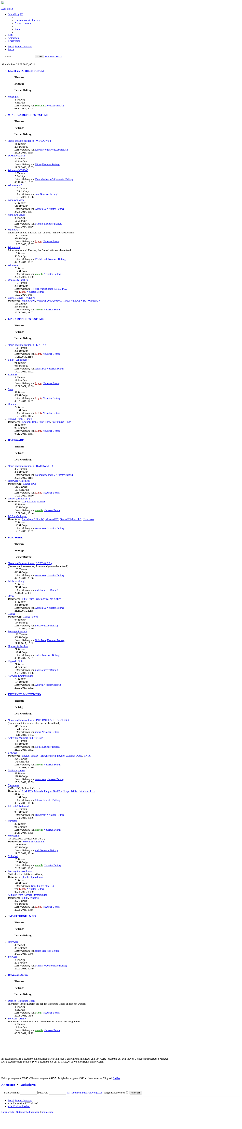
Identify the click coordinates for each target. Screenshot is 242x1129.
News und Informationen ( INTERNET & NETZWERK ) (38, 720)
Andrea (39, 684)
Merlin (38, 1012)
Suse (10, 389)
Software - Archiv (17, 1018)
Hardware (13, 941)
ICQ (30, 791)
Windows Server (16, 214)
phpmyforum (36, 877)
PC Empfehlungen (17, 516)
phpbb (25, 877)
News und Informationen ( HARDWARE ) (30, 466)
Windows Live (87, 791)
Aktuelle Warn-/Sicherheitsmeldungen (27, 894)
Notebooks (88, 519)
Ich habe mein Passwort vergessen (84, 1092)
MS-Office (55, 598)
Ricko (38, 164)
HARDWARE (16, 440)
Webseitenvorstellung (34, 841)
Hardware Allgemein (19, 480)
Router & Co (29, 483)
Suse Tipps (44, 421)
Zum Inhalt (7, 8)
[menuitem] (27, 20)
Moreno (39, 223)
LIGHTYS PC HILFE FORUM (26, 70)
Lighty (38, 241)
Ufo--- (38, 800)
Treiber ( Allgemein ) (19, 498)
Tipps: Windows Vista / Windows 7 (81, 300)
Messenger (13, 785)
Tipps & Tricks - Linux (20, 419)
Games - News (30, 616)
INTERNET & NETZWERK (24, 694)
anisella (39, 274)
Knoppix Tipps (30, 421)
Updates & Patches (18, 280)
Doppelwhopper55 (45, 179)
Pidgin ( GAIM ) (53, 791)
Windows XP (15, 185)
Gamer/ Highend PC (70, 519)
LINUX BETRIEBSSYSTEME (26, 319)
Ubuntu (12, 404)
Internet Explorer (66, 755)
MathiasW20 (42, 965)
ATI (24, 501)
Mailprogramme (16, 770)
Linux (25, 897)
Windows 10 (14, 265)
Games (11, 613)
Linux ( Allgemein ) (18, 359)
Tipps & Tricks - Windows (21, 297)
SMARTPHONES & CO (22, 916)
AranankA (40, 208)
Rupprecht (40, 814)
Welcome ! (13, 96)
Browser (12, 752)
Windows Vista (16, 200)
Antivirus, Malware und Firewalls (25, 737)
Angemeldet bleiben (115, 1092)
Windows (34, 897)
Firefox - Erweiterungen (43, 755)
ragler (38, 732)
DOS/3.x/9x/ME (16, 155)
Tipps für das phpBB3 (42, 886)
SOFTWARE (15, 537)
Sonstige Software (17, 631)
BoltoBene (40, 640)
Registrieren (28, 1084)
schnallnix (40, 105)
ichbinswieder (42, 149)
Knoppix (12, 374)
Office (11, 596)
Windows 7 (14, 229)
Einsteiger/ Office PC (33, 519)
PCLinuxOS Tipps (61, 421)
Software (12, 956)
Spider (116, 1078)
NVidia (41, 501)
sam (37, 194)
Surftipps (12, 820)
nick (37, 590)
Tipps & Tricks (15, 661)
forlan (38, 950)
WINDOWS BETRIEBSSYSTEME (28, 115)
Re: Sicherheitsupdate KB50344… (49, 288)
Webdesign (13, 835)
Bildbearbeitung (16, 581)
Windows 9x (28, 300)
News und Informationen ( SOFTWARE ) (30, 563)
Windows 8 (14, 247)
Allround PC (52, 519)
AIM (24, 791)
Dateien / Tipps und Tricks (21, 1000)
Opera (79, 755)
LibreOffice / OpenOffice (35, 598)
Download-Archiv (18, 975)
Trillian (74, 791)
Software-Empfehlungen (20, 675)
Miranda (38, 791)
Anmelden (8, 1084)
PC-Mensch (41, 259)
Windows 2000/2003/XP (49, 300)
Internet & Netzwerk (18, 806)
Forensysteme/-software (20, 871)
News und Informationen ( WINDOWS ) (29, 140)
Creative (31, 501)
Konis (38, 746)
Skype (66, 791)
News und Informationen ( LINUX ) (27, 344)
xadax (38, 655)
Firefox (25, 755)
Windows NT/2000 (18, 170)
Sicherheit (13, 856)
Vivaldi (87, 755)
